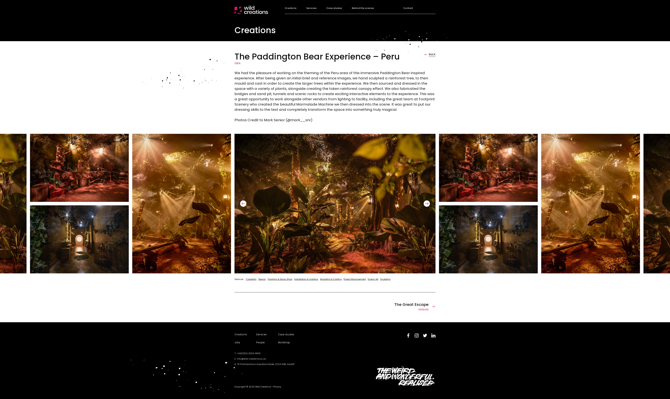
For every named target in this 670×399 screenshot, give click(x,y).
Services (311, 8)
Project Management (355, 279)
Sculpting (385, 279)
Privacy (277, 386)
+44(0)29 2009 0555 (248, 353)
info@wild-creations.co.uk (251, 358)
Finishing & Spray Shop (280, 279)
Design (262, 279)
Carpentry (251, 279)
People (260, 342)
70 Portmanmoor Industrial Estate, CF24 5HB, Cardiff (265, 364)
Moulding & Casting (331, 279)
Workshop (284, 342)
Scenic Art (373, 279)
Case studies (334, 8)
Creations (291, 8)
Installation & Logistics (306, 279)
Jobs (237, 342)
